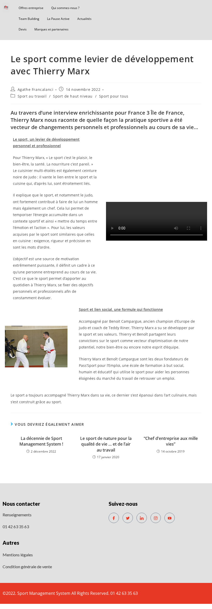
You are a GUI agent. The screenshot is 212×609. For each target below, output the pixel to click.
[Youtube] (169, 518)
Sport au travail (32, 96)
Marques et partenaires (51, 29)
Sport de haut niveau (73, 96)
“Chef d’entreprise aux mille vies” (171, 441)
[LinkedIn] (142, 518)
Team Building (29, 19)
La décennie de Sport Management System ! (41, 441)
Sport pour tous (113, 96)
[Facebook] (114, 518)
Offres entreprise (31, 8)
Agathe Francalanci (36, 89)
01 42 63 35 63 (16, 526)
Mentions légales (18, 554)
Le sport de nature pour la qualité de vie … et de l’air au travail (106, 444)
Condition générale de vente (27, 566)
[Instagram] (155, 518)
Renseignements (17, 514)
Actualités (84, 19)
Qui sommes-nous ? (65, 8)
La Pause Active (58, 19)
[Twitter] (128, 518)
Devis (23, 29)
